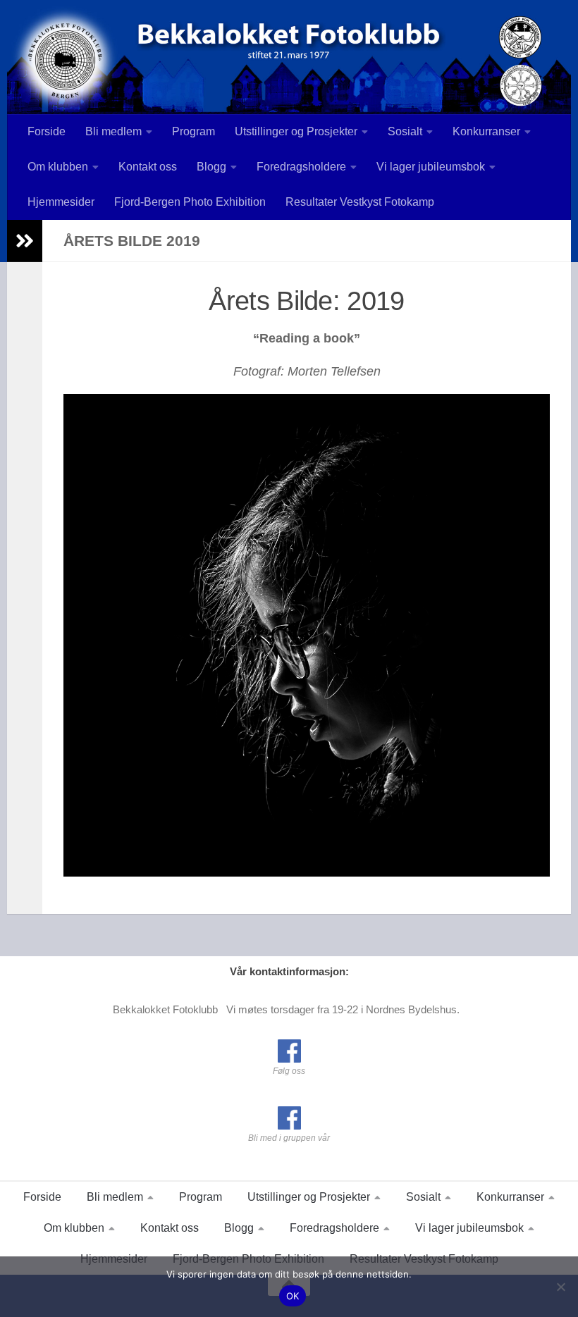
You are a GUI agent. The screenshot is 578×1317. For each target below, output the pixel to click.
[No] (560, 1287)
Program (193, 131)
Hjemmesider (60, 202)
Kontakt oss (147, 167)
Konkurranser (486, 131)
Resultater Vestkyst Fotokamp (359, 202)
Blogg (211, 167)
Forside (46, 131)
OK (293, 1295)
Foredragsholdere (301, 167)
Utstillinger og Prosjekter (296, 131)
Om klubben (57, 167)
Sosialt (405, 131)
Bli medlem (113, 131)
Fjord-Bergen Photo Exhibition (190, 202)
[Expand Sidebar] (24, 241)
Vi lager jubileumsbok (430, 167)
